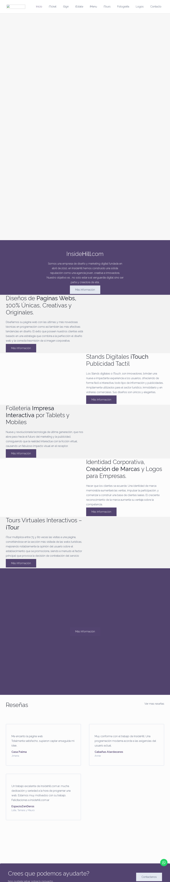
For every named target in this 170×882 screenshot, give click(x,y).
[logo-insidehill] (16, 7)
